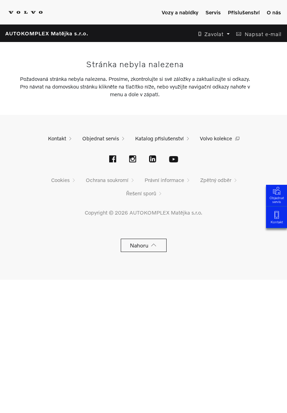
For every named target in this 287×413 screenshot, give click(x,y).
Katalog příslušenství (159, 138)
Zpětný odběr (215, 180)
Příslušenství (244, 12)
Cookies (60, 180)
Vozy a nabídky (180, 12)
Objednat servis (277, 200)
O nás (274, 12)
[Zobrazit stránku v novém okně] (112, 159)
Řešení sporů (141, 193)
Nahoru (140, 245)
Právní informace (164, 180)
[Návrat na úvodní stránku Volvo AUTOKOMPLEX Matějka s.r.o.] (25, 12)
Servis (213, 12)
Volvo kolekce (216, 138)
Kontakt (277, 222)
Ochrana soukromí (107, 180)
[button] (212, 34)
